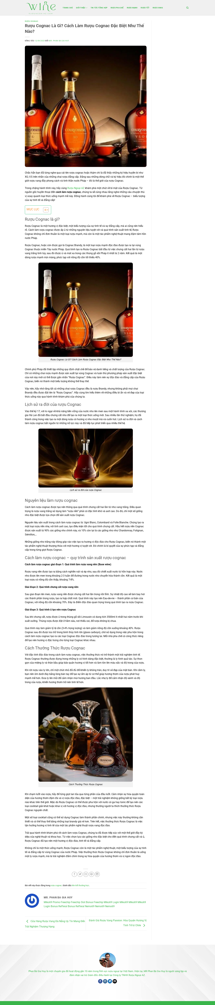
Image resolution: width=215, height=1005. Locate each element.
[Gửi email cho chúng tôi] (115, 981)
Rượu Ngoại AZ (75, 188)
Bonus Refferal (59, 906)
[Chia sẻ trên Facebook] (74, 874)
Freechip (75, 902)
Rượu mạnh (132, 8)
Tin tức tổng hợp (99, 8)
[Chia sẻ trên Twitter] (80, 874)
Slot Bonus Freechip (92, 902)
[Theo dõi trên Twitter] (110, 981)
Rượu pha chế (117, 8)
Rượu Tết (145, 8)
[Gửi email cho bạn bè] (85, 874)
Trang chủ (68, 8)
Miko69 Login (111, 902)
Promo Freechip (61, 902)
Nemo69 (89, 906)
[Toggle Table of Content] (44, 209)
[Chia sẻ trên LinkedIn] (97, 874)
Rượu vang (158, 8)
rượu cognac (31, 21)
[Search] (187, 7)
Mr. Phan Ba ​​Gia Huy (59, 41)
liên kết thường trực (80, 885)
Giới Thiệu (80, 8)
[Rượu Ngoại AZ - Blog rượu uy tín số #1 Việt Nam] (40, 8)
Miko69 (48, 902)
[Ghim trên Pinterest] (91, 874)
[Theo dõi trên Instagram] (105, 981)
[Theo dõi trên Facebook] (100, 981)
